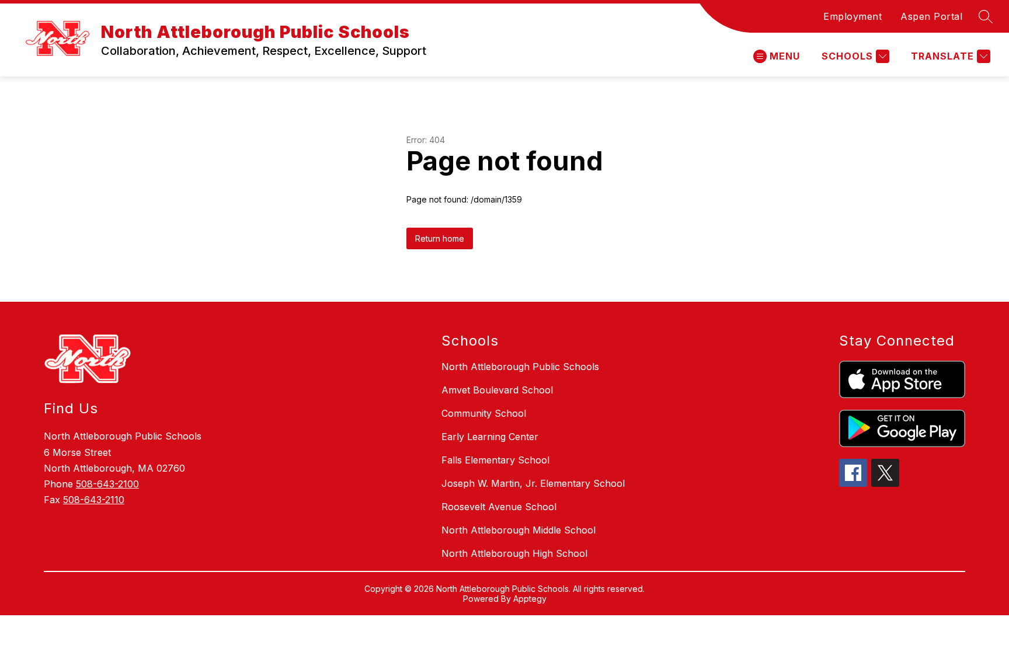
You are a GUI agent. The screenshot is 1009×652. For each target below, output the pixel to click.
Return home (439, 238)
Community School (483, 413)
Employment (852, 16)
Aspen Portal (931, 16)
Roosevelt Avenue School (498, 506)
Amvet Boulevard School (497, 390)
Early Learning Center (489, 436)
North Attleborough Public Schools (520, 366)
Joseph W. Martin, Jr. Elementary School (533, 483)
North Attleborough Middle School (518, 530)
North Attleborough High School (514, 553)
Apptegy (530, 599)
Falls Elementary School (495, 460)
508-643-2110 (93, 499)
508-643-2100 (107, 484)
